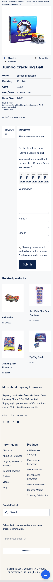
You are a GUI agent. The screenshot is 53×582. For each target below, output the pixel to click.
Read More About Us (27, 407)
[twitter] (8, 422)
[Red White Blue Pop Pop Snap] (40, 295)
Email (22, 233)
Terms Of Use (21, 415)
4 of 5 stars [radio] (40, 178)
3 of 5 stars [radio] (34, 178)
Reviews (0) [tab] (9, 132)
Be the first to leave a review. (14, 117)
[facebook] (3, 422)
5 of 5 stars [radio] (46, 178)
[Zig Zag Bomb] (40, 341)
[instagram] (13, 422)
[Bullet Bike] (13, 298)
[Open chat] (45, 574)
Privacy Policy (8, 415)
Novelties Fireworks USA (22, 105)
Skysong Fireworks (26, 75)
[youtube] (18, 422)
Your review (25, 189)
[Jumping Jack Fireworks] (13, 344)
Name (23, 218)
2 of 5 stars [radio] (28, 178)
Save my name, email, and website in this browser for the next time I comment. (33, 251)
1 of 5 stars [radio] (22, 178)
